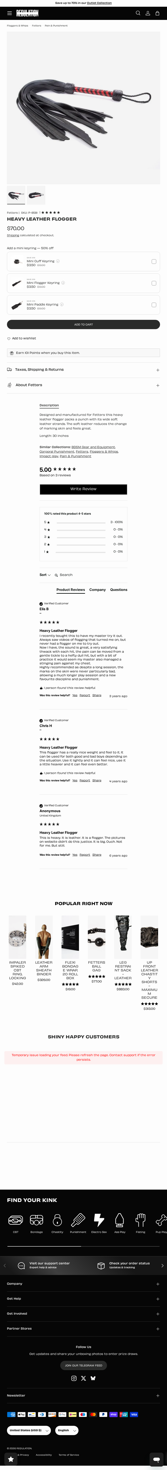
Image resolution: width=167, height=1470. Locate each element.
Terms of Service (69, 1455)
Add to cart (83, 325)
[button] (157, 13)
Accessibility (44, 1455)
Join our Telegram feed (83, 1365)
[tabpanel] (83, 425)
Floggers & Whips (17, 26)
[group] (83, 470)
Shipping (13, 235)
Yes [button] (74, 695)
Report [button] (85, 695)
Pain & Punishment (56, 26)
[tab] (71, 590)
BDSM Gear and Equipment (93, 447)
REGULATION (24, 1449)
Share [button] (96, 695)
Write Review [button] (83, 489)
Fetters (36, 26)
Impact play (49, 456)
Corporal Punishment (57, 451)
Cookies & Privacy (18, 1455)
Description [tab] (49, 405)
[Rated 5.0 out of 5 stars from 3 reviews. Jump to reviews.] (50, 212)
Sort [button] (43, 574)
